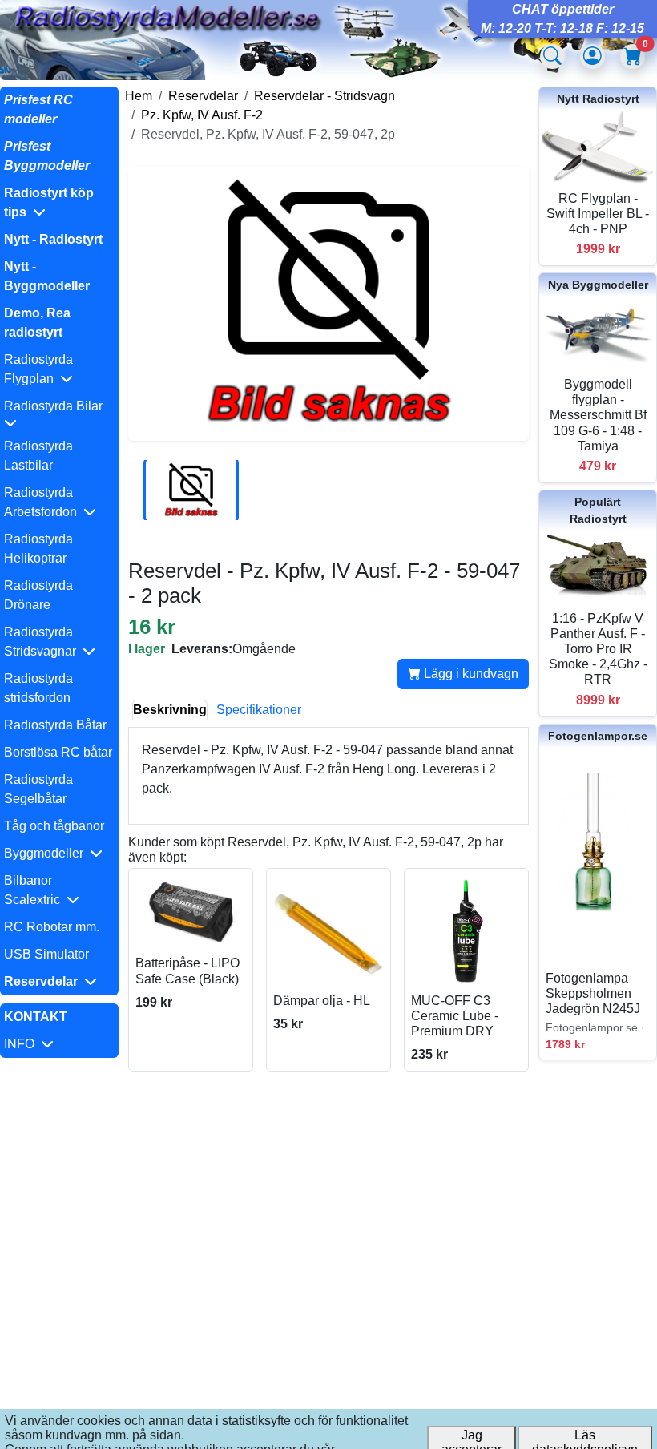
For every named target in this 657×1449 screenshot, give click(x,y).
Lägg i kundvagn (469, 673)
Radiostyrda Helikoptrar (38, 548)
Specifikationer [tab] (258, 709)
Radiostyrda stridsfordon (38, 688)
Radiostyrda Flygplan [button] (38, 369)
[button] (59, 203)
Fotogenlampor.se (597, 735)
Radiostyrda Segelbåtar (38, 789)
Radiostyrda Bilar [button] (56, 406)
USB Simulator (46, 954)
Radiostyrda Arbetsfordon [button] (43, 502)
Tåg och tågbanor (54, 826)
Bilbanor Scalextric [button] (35, 890)
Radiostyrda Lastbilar (38, 455)
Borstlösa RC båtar (58, 752)
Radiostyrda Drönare (38, 595)
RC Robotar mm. (51, 927)
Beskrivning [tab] (170, 709)
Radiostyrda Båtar (55, 725)
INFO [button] (22, 1044)
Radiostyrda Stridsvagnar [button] (43, 641)
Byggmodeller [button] (47, 853)
